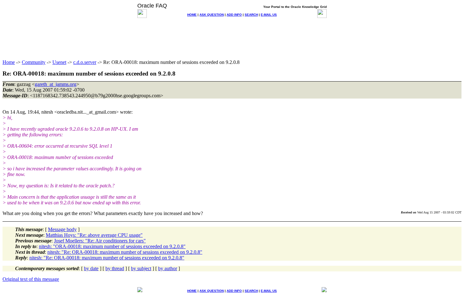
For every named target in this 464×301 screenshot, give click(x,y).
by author (167, 268)
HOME (192, 14)
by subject (141, 268)
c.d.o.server (84, 62)
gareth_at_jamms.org (55, 84)
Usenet (59, 62)
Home (9, 62)
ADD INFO (234, 14)
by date (91, 268)
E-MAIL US (269, 14)
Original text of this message (31, 279)
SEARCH (251, 14)
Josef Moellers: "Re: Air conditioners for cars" (100, 240)
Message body (62, 229)
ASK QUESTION (211, 14)
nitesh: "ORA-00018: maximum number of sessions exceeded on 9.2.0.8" (112, 246)
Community (33, 62)
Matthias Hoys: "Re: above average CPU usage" (94, 235)
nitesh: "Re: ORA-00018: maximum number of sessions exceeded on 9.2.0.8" (124, 252)
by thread (114, 268)
